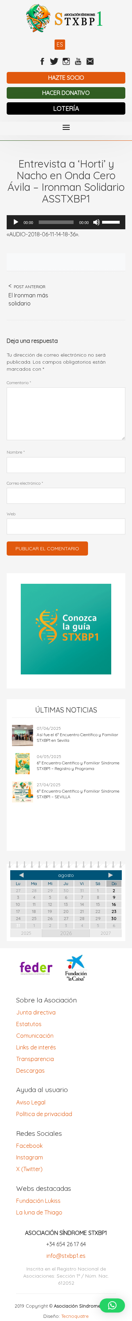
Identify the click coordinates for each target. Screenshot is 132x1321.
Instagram (29, 1157)
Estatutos (29, 1024)
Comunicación (35, 1035)
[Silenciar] (96, 222)
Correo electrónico (25, 483)
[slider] (112, 221)
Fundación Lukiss (38, 1200)
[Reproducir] (15, 222)
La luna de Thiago (39, 1212)
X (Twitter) (29, 1168)
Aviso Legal (30, 1102)
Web (11, 513)
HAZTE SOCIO (66, 77)
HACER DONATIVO (66, 92)
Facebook (29, 1145)
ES (60, 44)
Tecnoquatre (75, 1316)
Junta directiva (36, 1012)
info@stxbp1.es (66, 1255)
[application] (66, 222)
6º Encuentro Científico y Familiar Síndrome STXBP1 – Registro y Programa (78, 765)
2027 (106, 933)
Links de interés (36, 1047)
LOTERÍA (66, 108)
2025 (26, 933)
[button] (112, 1305)
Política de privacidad (44, 1113)
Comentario (19, 382)
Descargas (30, 1070)
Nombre (16, 452)
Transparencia (35, 1058)
